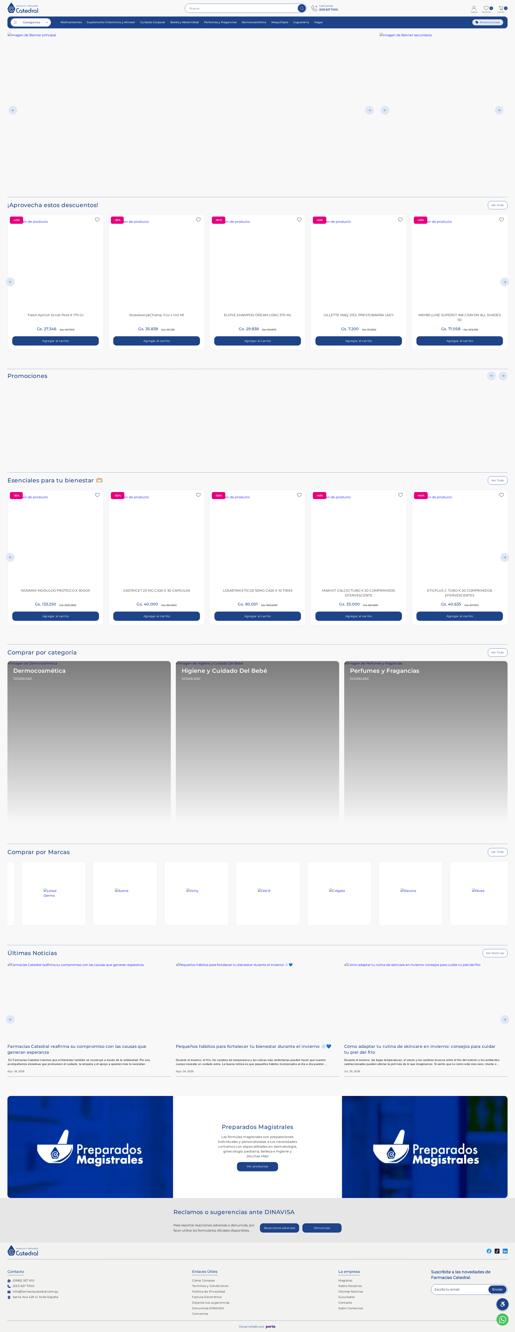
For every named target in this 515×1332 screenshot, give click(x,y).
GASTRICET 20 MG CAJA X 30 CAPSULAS (156, 590)
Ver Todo (497, 205)
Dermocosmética (254, 22)
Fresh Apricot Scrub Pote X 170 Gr (56, 315)
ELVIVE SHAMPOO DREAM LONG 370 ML (257, 315)
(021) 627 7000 (23, 1286)
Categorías (31, 22)
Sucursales (346, 1297)
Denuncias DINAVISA (208, 1308)
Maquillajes (279, 22)
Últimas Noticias (350, 1291)
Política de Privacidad (208, 1291)
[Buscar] (302, 8)
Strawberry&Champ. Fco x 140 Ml (156, 315)
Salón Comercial (350, 1308)
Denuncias (322, 1228)
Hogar (318, 22)
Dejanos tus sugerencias (210, 1302)
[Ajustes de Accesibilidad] (502, 1304)
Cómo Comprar (203, 1280)
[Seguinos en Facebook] (489, 1251)
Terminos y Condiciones (210, 1286)
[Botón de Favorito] (97, 219)
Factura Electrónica (206, 1297)
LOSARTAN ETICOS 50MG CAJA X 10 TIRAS (258, 590)
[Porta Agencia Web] (271, 1327)
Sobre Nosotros (350, 1286)
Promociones (490, 22)
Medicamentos (71, 22)
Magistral (345, 1280)
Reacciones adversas (279, 1228)
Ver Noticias (495, 953)
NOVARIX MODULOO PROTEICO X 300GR (55, 590)
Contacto (345, 1302)
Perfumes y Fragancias (220, 22)
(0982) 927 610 (23, 1280)
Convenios (200, 1313)
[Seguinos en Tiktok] (497, 1251)
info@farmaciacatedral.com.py (36, 1291)
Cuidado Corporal (152, 22)
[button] (501, 8)
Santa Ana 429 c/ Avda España (35, 1297)
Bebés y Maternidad (184, 22)
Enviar (497, 1289)
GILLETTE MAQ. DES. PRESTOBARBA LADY (359, 315)
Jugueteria (301, 22)
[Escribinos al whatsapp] (502, 1319)
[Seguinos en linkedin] (505, 1251)
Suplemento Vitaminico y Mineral (111, 22)
